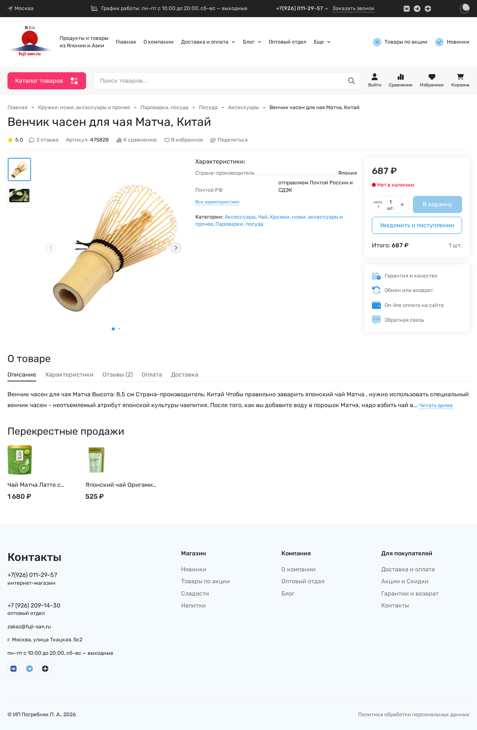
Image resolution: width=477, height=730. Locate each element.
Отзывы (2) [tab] (117, 374)
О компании (158, 42)
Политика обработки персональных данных (414, 714)
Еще (319, 42)
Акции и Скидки (405, 581)
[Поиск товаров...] (351, 81)
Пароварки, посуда (164, 107)
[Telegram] (417, 8)
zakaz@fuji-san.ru (29, 626)
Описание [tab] (21, 374)
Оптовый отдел (287, 42)
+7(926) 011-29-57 (299, 8)
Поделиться (233, 140)
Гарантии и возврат (410, 593)
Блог (249, 42)
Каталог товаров (39, 80)
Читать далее (436, 405)
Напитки (193, 605)
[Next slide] (176, 248)
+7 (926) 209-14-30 (33, 605)
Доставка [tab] (184, 374)
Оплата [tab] (152, 374)
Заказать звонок (353, 8)
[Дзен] (428, 8)
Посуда (208, 107)
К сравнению (140, 140)
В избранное (187, 140)
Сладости (195, 593)
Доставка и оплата (204, 42)
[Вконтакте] (406, 8)
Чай (263, 217)
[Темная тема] (465, 8)
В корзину (437, 204)
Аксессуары (243, 107)
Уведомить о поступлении (417, 225)
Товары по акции (406, 42)
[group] (113, 248)
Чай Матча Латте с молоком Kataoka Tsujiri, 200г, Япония (41, 485)
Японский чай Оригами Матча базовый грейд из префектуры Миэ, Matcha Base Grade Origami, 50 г (120, 485)
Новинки (458, 42)
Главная (126, 42)
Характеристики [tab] (69, 374)
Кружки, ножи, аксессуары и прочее (84, 107)
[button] (113, 328)
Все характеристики (217, 201)
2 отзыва (48, 140)
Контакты (395, 605)
